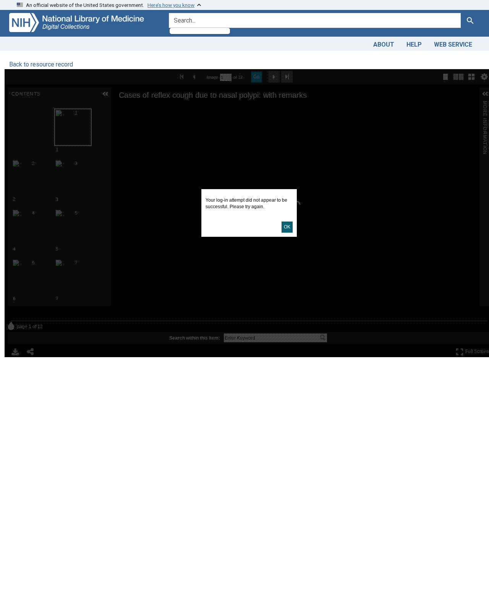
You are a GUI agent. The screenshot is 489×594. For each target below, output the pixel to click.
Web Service (453, 44)
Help (414, 44)
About (383, 44)
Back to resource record (41, 64)
